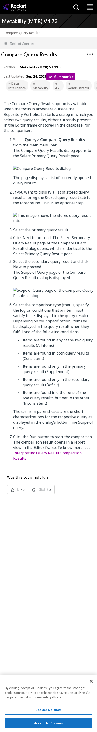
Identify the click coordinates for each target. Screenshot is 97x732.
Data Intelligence (17, 85)
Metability (40, 88)
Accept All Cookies (48, 723)
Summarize (64, 76)
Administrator (78, 88)
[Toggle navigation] (90, 7)
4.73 (58, 88)
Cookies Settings (48, 710)
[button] (48, 43)
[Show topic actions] (90, 54)
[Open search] (76, 7)
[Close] (91, 681)
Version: (10, 67)
